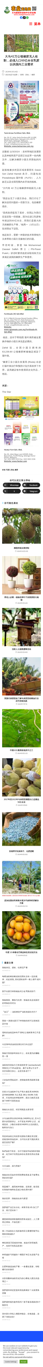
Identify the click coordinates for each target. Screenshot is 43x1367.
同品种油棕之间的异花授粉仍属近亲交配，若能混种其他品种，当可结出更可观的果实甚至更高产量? (20, 1139)
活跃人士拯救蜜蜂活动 (21, 649)
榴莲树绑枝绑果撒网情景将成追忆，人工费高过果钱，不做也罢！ (20, 1220)
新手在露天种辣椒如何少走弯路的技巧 (18, 991)
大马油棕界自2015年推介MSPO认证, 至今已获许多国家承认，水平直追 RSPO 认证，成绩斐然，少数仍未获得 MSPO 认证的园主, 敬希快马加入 (21, 1123)
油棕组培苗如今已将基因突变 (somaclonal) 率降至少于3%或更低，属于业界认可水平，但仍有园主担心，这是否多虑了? (21, 1067)
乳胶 (8, 469)
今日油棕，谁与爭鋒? (11, 1165)
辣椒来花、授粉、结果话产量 (15, 967)
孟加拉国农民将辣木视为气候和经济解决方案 (21, 901)
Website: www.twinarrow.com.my (18, 146)
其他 (12, 469)
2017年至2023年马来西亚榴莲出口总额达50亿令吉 (21, 800)
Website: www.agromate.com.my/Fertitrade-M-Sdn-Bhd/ (20, 329)
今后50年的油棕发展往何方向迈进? (17, 1044)
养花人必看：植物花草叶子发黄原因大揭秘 (21, 598)
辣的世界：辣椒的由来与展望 (15, 1198)
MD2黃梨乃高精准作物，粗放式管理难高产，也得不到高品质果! (20, 1244)
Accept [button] (23, 1362)
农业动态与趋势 (11, 74)
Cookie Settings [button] (10, 1362)
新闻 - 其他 (24, 74)
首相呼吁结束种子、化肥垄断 (21, 851)
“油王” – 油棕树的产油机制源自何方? (19, 1011)
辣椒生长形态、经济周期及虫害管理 (17, 1109)
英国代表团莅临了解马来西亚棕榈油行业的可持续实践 (21, 699)
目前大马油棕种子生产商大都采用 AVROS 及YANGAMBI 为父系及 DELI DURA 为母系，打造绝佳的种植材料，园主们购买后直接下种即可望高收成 (20, 1096)
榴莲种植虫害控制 (21, 548)
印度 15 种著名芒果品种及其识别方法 (21, 952)
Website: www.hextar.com (15, 461)
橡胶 (33, 74)
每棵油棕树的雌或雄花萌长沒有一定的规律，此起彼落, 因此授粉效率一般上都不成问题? (21, 979)
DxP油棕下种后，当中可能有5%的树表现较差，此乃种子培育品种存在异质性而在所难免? (21, 1154)
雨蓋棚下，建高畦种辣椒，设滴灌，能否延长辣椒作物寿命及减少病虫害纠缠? (20, 1188)
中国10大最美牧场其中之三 (21, 750)
